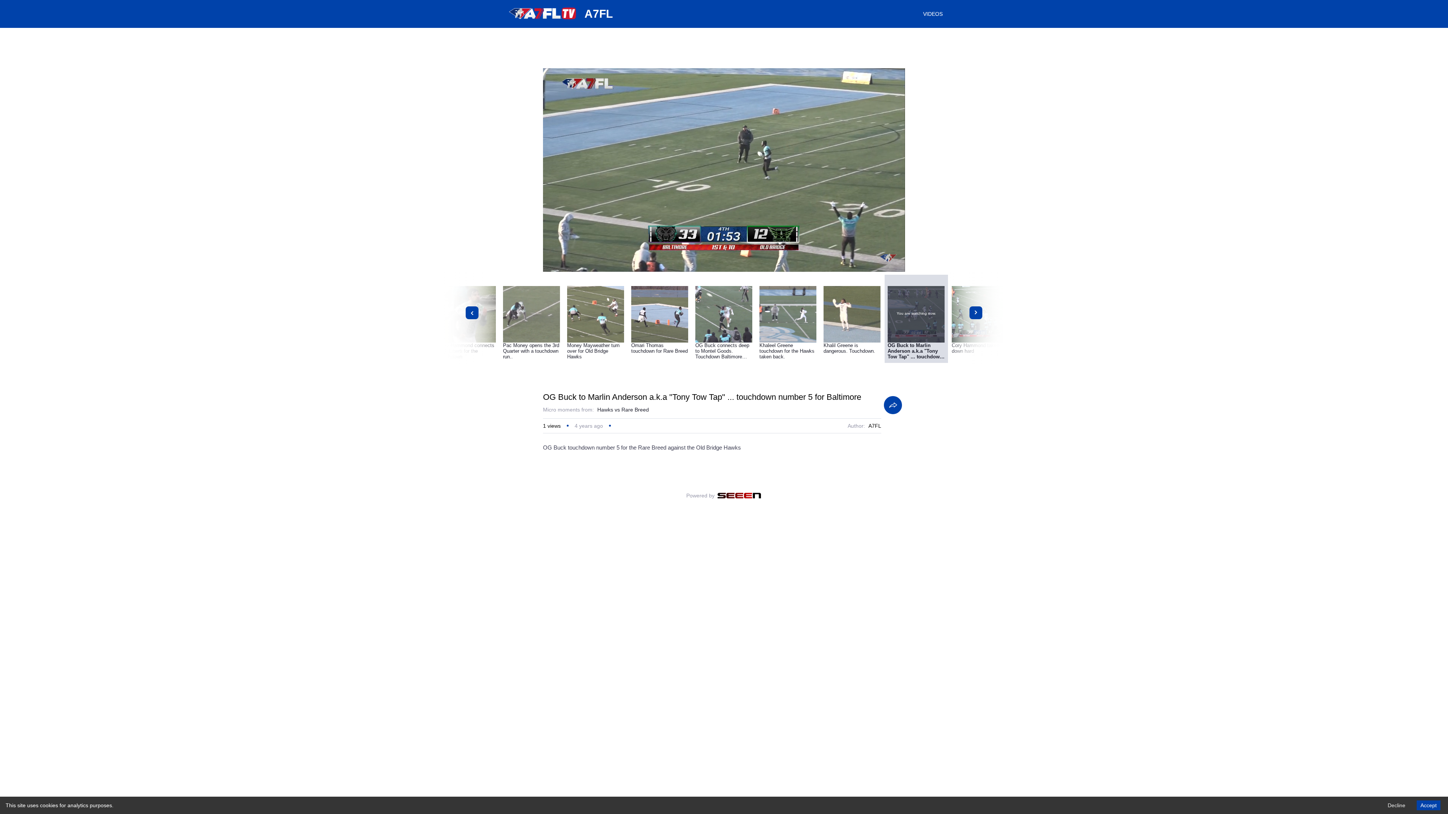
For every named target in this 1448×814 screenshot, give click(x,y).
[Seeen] (739, 495)
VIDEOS (933, 14)
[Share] (893, 405)
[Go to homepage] (543, 22)
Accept (1428, 805)
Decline (1396, 805)
